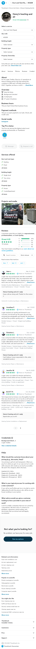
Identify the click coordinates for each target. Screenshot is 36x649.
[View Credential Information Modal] (12, 438)
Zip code (4, 34)
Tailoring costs (6, 568)
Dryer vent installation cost (9, 559)
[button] (6, 17)
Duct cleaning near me (8, 601)
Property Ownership (8, 55)
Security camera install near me (10, 606)
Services (10, 71)
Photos (17, 71)
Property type (6, 48)
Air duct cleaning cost (8, 565)
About (3, 71)
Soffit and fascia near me (9, 603)
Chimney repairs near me (8, 609)
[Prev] (15, 428)
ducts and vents (14, 8)
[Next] (20, 428)
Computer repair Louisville (9, 591)
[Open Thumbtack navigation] (4, 3)
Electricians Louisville (7, 586)
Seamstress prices (7, 570)
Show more (5, 573)
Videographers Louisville (8, 583)
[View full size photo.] (12, 214)
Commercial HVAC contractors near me (13, 612)
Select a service (7, 26)
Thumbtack (5, 8)
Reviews (24, 71)
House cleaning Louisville (9, 588)
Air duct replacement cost (9, 562)
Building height (6, 41)
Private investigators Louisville (10, 580)
